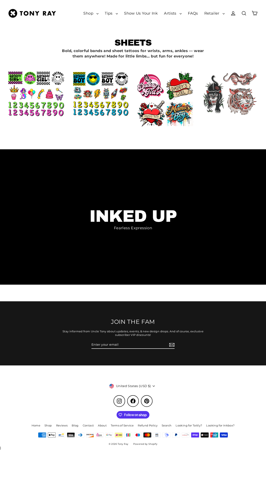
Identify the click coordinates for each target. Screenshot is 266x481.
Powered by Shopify (145, 443)
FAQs (193, 13)
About (102, 425)
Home (36, 425)
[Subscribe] (171, 345)
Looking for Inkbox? (220, 425)
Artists (170, 13)
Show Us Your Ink (141, 13)
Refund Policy (148, 425)
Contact (88, 425)
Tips (109, 13)
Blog (75, 425)
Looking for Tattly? (189, 425)
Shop (88, 13)
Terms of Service (122, 425)
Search (166, 425)
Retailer (212, 13)
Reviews (62, 425)
